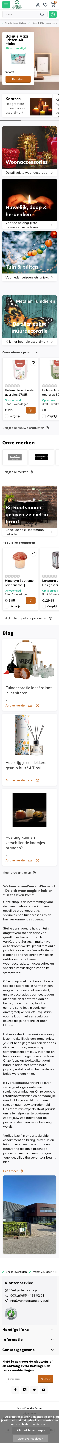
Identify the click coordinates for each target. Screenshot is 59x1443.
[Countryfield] (41, 457)
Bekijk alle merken (15, 472)
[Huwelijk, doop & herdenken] (29, 204)
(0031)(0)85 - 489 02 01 (26, 1295)
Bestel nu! (18, 79)
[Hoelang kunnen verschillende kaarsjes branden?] (29, 810)
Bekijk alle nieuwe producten (23, 428)
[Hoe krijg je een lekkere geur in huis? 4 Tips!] (29, 735)
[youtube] (44, 1390)
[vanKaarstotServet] (17, 4)
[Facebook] (15, 1390)
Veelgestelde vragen (24, 1290)
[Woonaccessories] (29, 151)
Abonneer (46, 1379)
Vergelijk (15, 416)
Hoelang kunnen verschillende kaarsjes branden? (25, 842)
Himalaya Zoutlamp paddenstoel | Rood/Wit (19, 583)
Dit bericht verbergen (31, 1430)
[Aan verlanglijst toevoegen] (33, 362)
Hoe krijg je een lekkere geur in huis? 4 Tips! (26, 765)
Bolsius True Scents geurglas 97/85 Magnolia (19, 392)
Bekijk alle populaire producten (24, 618)
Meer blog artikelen (16, 872)
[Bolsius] (14, 457)
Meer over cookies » (30, 1438)
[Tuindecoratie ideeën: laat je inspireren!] (29, 660)
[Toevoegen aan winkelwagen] (31, 410)
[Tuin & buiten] (29, 256)
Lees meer (10, 1171)
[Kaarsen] (27, 105)
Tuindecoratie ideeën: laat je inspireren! (29, 690)
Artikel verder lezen (20, 705)
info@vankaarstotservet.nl (29, 1301)
